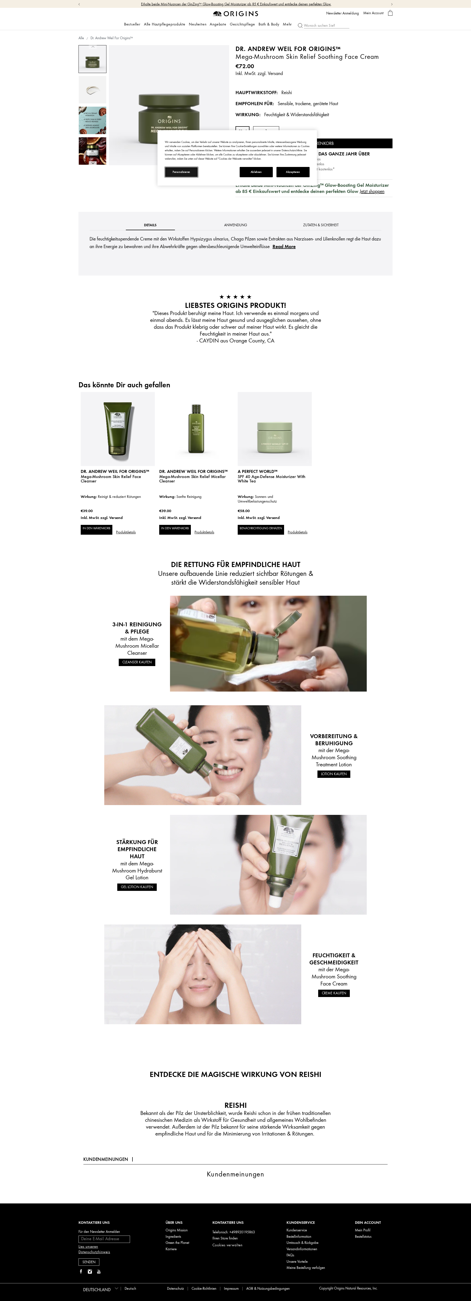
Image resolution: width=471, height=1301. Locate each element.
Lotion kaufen (334, 774)
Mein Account (373, 13)
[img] (80, 1271)
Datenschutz (175, 1289)
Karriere (171, 1249)
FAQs (290, 1255)
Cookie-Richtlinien (204, 1289)
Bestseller (132, 24)
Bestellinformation (299, 1237)
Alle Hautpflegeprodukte (164, 24)
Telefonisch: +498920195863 (233, 1232)
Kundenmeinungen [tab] (105, 1159)
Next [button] (93, 163)
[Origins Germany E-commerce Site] (235, 13)
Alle (81, 38)
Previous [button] (93, 47)
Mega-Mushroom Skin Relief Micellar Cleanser (192, 478)
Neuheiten (197, 24)
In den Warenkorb (96, 528)
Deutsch (130, 1289)
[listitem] (117, 470)
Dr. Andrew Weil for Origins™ (115, 471)
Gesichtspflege (242, 24)
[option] (92, 59)
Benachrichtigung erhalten (261, 528)
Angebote (218, 24)
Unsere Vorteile (297, 1262)
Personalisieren (181, 172)
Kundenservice (297, 1230)
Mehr (287, 24)
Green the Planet (177, 1243)
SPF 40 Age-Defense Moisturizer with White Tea (271, 478)
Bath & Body (269, 24)
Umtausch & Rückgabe (302, 1243)
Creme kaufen (334, 993)
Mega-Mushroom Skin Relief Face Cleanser (111, 478)
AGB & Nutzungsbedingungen (268, 1289)
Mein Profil (362, 1230)
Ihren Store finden (225, 1238)
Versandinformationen (302, 1249)
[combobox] (100, 1288)
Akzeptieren (293, 172)
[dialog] (390, 13)
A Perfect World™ (257, 471)
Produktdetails (126, 532)
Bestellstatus (363, 1237)
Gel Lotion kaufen (137, 887)
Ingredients (173, 1237)
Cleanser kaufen (137, 662)
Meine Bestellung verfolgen (306, 1268)
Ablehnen (256, 172)
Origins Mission (177, 1230)
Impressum (231, 1289)
